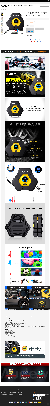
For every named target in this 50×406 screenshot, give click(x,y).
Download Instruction (12, 392)
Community (31, 5)
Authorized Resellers (4, 394)
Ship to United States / (40, 2)
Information (3, 389)
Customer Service (20, 390)
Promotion (25, 5)
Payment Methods (20, 397)
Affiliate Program (11, 390)
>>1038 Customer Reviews (30, 17)
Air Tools (4, 9)
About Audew (3, 390)
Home (2, 9)
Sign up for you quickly (38, 396)
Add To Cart (30, 28)
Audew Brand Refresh (4, 396)
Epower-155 (20, 5)
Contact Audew (3, 392)
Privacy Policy (19, 394)
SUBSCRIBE (47, 394)
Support (18, 389)
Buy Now (39, 28)
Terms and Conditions (21, 396)
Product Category (14, 5)
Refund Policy (19, 392)
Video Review (11, 394)
